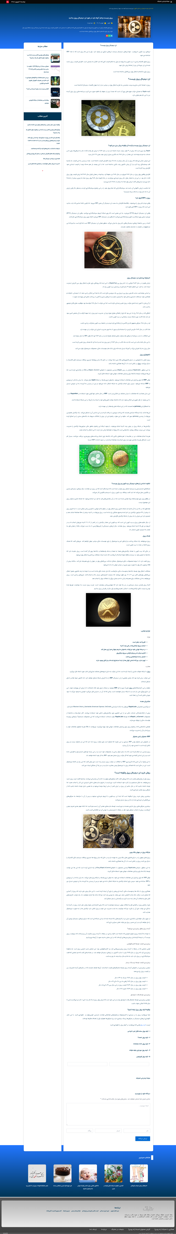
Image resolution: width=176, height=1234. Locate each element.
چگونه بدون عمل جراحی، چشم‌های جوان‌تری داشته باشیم (44, 125)
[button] (171, 2)
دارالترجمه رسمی (76, 1211)
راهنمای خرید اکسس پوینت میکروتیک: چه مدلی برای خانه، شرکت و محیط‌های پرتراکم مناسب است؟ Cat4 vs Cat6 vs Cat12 (44, 140)
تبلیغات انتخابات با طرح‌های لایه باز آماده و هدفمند (45, 148)
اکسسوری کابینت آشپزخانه (53, 1211)
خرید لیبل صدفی (104, 1211)
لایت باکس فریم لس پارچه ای (90, 1211)
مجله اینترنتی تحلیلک (163, 1)
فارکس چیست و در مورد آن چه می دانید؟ (37, 89)
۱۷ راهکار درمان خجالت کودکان (139, 1186)
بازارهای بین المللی (141, 8)
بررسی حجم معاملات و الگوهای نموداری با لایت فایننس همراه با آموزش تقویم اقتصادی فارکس (37, 80)
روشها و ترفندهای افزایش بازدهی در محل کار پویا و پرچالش (43, 154)
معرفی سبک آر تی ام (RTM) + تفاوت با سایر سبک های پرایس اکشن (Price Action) (38, 69)
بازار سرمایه (148, 8)
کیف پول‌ (143, 1025)
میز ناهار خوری (115, 1211)
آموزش (135, 8)
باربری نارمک (66, 1211)
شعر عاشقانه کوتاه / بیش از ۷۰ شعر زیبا (37, 1186)
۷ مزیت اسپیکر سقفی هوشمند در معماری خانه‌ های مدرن (44, 164)
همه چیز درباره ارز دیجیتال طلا (51, 159)
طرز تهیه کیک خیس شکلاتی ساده (62, 1186)
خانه (152, 8)
